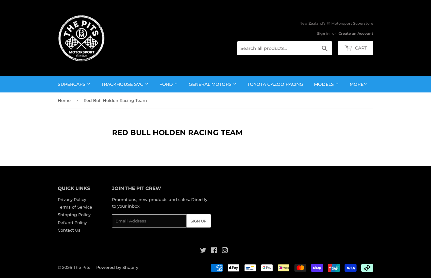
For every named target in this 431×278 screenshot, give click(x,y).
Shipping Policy (74, 214)
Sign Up (199, 221)
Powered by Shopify (117, 267)
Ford (166, 84)
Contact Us (69, 230)
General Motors (211, 84)
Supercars (72, 84)
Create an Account (356, 33)
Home (64, 100)
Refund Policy (72, 222)
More (356, 84)
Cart (360, 48)
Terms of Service (75, 207)
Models (324, 84)
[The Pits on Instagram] (225, 251)
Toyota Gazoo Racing (275, 84)
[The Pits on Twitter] (203, 251)
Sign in (323, 33)
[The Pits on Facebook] (214, 251)
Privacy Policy (72, 199)
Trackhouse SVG (123, 84)
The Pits (81, 267)
